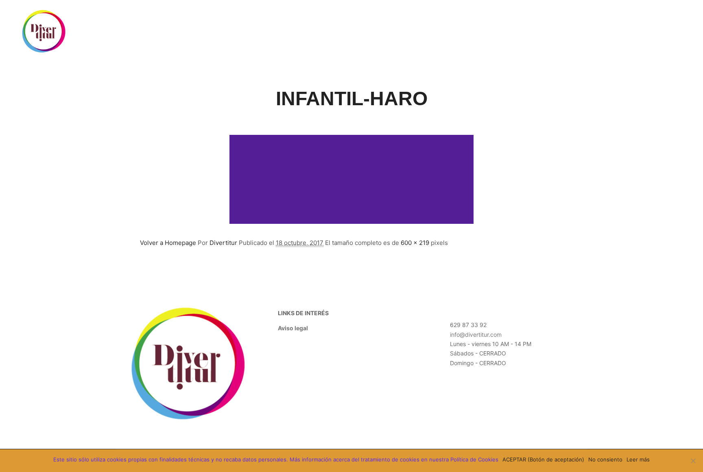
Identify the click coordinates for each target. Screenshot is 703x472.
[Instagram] (681, 31)
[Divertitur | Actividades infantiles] (44, 31)
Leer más (638, 459)
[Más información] (644, 31)
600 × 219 (415, 243)
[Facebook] (669, 31)
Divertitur (223, 243)
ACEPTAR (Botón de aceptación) (543, 459)
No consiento (605, 459)
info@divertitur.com (476, 334)
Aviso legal (293, 328)
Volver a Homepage (168, 243)
